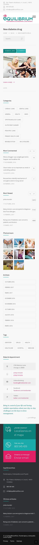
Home (5, 33)
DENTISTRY (8, 342)
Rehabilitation (10, 142)
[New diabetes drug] (19, 67)
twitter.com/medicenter (21, 398)
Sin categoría (24, 142)
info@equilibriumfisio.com (14, 9)
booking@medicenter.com (22, 383)
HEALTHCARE (9, 348)
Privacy (5, 541)
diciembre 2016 (10, 298)
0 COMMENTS (21, 51)
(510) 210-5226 (18, 375)
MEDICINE (31, 348)
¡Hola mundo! (7, 505)
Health (17, 114)
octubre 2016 (9, 309)
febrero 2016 (9, 320)
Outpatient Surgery (12, 125)
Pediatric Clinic (10, 131)
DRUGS (18, 342)
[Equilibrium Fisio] (17, 18)
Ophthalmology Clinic (13, 120)
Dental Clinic (24, 109)
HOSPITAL (21, 348)
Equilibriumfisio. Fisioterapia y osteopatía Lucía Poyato (19, 536)
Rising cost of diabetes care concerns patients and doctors (19, 522)
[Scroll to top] (36, 542)
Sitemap (19, 541)
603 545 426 (10, 7)
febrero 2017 (9, 287)
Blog (12, 33)
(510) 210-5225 (18, 373)
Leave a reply (7, 82)
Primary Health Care (12, 136)
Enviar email (21, 457)
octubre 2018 (9, 282)
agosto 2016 (9, 315)
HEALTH (27, 342)
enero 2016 (8, 326)
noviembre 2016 (10, 304)
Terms (12, 541)
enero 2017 (8, 293)
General (8, 114)
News (26, 114)
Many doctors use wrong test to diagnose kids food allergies (19, 513)
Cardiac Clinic (10, 109)
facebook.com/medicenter (22, 390)
